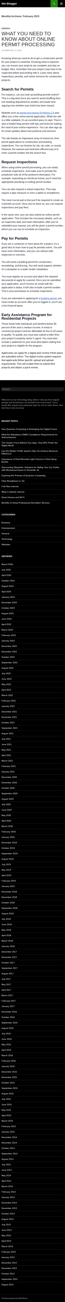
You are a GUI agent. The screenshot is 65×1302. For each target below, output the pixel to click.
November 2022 (9, 651)
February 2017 (9, 1001)
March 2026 (7, 564)
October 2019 (8, 848)
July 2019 (6, 864)
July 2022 (6, 673)
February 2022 (9, 701)
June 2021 (7, 744)
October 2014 (8, 1148)
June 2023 (7, 619)
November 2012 (9, 1268)
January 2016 (8, 1066)
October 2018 (8, 902)
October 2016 (8, 1017)
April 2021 (6, 755)
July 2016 (6, 1033)
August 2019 (8, 859)
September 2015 (10, 1088)
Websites (6, 544)
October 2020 (8, 788)
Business (6, 522)
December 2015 (9, 1072)
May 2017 (6, 984)
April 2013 (6, 1241)
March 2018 (7, 941)
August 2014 (8, 1159)
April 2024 (6, 591)
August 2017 (8, 973)
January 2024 (8, 597)
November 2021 (9, 717)
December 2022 (9, 646)
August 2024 (8, 586)
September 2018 (10, 908)
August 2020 (8, 799)
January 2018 (8, 946)
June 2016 (7, 1039)
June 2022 (7, 679)
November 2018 (9, 897)
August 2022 (8, 668)
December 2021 (9, 711)
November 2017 (9, 957)
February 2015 (9, 1126)
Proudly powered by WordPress (15, 1298)
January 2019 (8, 886)
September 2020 (10, 793)
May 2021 (6, 750)
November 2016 (9, 1012)
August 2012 (8, 1284)
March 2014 (7, 1186)
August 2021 (8, 733)
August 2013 (8, 1219)
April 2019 (6, 875)
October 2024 (8, 580)
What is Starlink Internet (13, 492)
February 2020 (9, 831)
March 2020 (7, 826)
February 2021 (9, 766)
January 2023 (8, 640)
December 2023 (9, 602)
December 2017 (9, 952)
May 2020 (6, 815)
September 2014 (10, 1153)
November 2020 (9, 782)
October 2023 (8, 608)
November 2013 (9, 1208)
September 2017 (10, 968)
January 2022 (8, 706)
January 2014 (8, 1197)
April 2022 (6, 690)
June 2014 (7, 1170)
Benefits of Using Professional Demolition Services (26, 503)
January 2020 (8, 837)
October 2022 (8, 657)
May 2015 (6, 1110)
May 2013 (6, 1235)
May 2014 (6, 1175)
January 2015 (8, 1132)
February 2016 (9, 1061)
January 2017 (8, 1006)
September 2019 (10, 853)
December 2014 (9, 1137)
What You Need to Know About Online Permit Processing (28, 39)
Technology (7, 539)
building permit (49, 298)
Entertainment (8, 528)
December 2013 (9, 1203)
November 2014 (9, 1142)
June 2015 (7, 1104)
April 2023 (6, 624)
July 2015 (6, 1099)
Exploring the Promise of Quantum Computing (24, 475)
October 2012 (8, 1273)
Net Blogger (9, 3)
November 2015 (9, 1077)
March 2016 (7, 1055)
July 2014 (6, 1164)
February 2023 (9, 635)
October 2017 (8, 962)
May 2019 (6, 870)
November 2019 (9, 842)
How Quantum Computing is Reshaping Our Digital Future (29, 429)
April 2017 (6, 990)
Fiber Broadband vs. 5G (13, 481)
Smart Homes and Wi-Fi (13, 497)
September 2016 (10, 1022)
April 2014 (6, 1181)
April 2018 (6, 935)
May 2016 (6, 1044)
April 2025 (6, 575)
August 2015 (8, 1093)
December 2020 (9, 777)
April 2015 (6, 1115)
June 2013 (7, 1230)
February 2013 (9, 1252)
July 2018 (6, 919)
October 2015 (8, 1082)
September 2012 (10, 1279)
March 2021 (7, 761)
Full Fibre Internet (10, 486)
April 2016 (6, 1050)
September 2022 (10, 662)
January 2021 (8, 771)
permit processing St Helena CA (37, 113)
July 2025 (6, 570)
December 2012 (9, 1263)
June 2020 (7, 810)
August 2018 (8, 913)
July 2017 (6, 979)
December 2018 (9, 891)
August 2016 (8, 1028)
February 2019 (9, 881)
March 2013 (7, 1246)
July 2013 (6, 1224)
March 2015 (7, 1121)
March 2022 (7, 695)
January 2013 (8, 1257)
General (6, 28)
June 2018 (7, 924)
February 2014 (9, 1192)
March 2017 (7, 995)
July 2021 (6, 739)
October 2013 (8, 1213)
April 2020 (6, 821)
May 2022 (6, 684)
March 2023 (7, 630)
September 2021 (10, 728)
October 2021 (8, 722)
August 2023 (8, 613)
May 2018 (6, 930)
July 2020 (6, 804)
